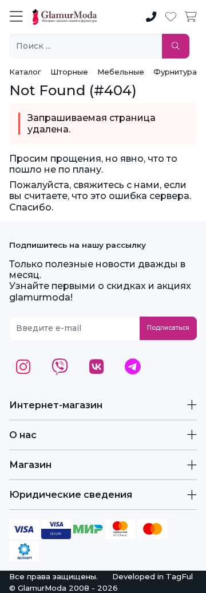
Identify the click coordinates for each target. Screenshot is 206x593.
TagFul (179, 576)
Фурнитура (175, 71)
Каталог (25, 71)
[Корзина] (191, 17)
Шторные (69, 71)
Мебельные (120, 71)
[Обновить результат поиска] (175, 46)
